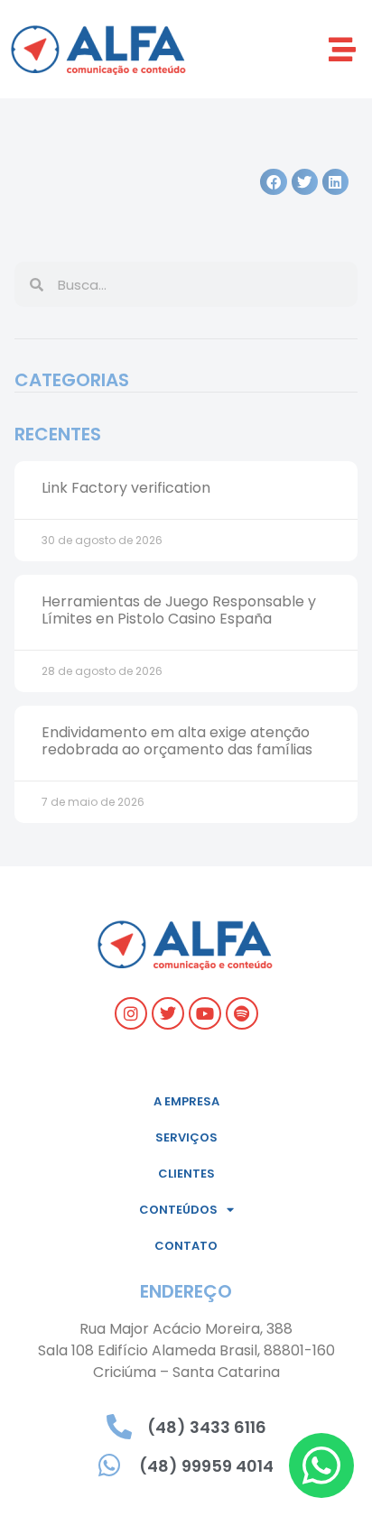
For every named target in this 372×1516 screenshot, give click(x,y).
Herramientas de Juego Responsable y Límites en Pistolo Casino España (179, 610)
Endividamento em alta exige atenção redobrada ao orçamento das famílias (177, 741)
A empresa (186, 1101)
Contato (186, 1245)
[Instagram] (131, 1013)
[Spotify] (242, 1013)
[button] (342, 49)
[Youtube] (205, 1013)
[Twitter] (168, 1013)
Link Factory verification (126, 487)
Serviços (186, 1137)
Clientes (186, 1173)
